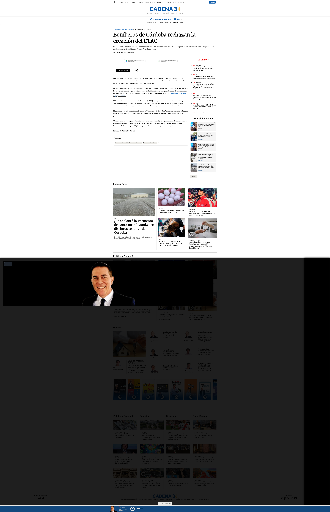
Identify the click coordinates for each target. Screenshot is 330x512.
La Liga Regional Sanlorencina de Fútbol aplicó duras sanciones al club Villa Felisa (204, 68)
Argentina (156, 13)
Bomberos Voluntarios (150, 143)
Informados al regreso (161, 19)
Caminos (127, 2)
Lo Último (149, 13)
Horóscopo (181, 2)
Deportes (120, 2)
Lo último (203, 59)
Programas (140, 2)
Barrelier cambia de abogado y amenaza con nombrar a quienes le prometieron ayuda (202, 213)
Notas (177, 19)
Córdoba (165, 13)
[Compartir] (137, 70)
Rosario (173, 13)
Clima (174, 2)
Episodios (200, 129)
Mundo (181, 13)
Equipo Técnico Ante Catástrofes (132, 143)
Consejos (198, 74)
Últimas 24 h (160, 2)
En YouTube (168, 2)
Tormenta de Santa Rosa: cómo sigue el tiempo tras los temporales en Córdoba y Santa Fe (203, 86)
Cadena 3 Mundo (200, 113)
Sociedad (198, 65)
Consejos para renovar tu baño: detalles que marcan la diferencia (204, 77)
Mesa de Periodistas (152, 22)
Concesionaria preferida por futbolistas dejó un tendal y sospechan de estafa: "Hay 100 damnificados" (200, 245)
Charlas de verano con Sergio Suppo (168, 22)
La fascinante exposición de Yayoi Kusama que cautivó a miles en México (204, 106)
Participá (212, 2)
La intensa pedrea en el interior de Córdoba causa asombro (171, 211)
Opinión (133, 2)
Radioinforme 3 (192, 209)
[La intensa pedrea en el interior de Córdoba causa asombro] (171, 197)
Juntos (115, 218)
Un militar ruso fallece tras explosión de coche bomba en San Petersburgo (204, 97)
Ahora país (198, 82)
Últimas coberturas (150, 2)
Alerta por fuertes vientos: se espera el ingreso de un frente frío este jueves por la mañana (171, 243)
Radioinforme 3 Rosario (194, 240)
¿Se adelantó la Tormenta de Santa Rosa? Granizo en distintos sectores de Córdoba (134, 227)
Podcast (193, 176)
